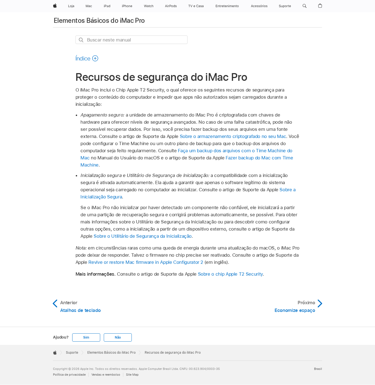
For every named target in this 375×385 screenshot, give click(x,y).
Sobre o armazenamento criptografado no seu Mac (233, 136)
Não (118, 337)
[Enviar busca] (81, 40)
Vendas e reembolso (105, 374)
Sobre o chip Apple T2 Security (230, 274)
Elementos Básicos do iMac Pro (99, 20)
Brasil (318, 369)
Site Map (132, 374)
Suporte (72, 352)
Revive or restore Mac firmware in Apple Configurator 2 (145, 262)
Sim (86, 337)
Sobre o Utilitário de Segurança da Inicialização (143, 236)
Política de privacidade (69, 374)
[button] (304, 6)
